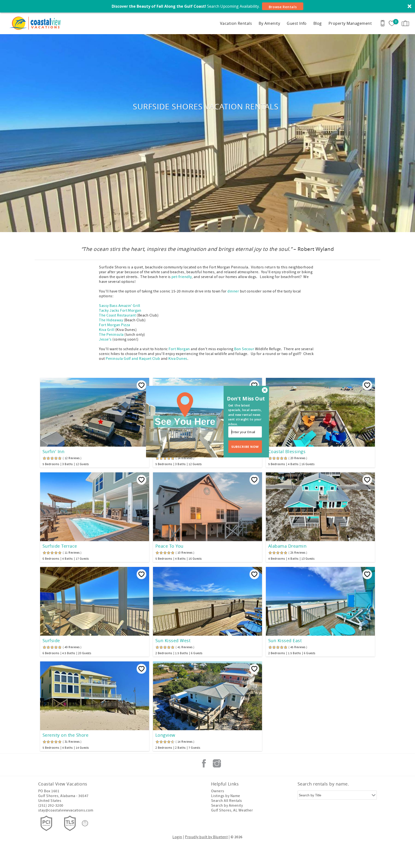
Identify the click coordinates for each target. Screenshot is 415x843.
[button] (246, 398)
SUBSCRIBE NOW (245, 446)
